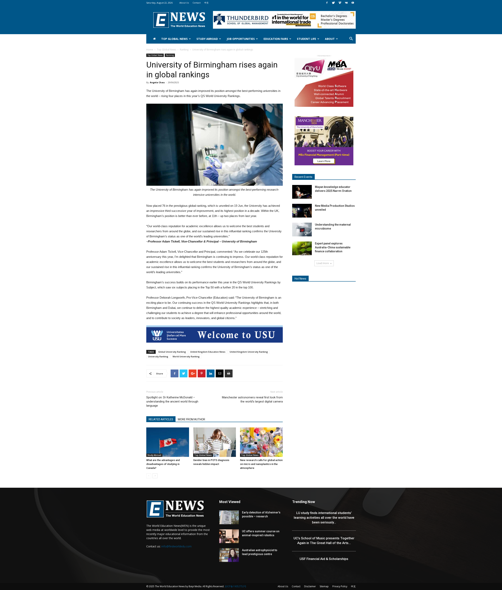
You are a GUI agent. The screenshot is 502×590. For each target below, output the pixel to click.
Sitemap (324, 586)
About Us (184, 2)
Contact (197, 2)
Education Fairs (276, 39)
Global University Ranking (172, 351)
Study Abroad (207, 39)
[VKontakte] (346, 2)
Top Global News (174, 39)
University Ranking (158, 356)
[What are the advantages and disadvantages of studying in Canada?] (167, 442)
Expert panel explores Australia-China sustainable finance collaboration (332, 247)
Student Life (306, 39)
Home (149, 49)
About (330, 39)
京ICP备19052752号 (235, 586)
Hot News (300, 278)
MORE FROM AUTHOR (191, 419)
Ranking (184, 49)
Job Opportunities (241, 39)
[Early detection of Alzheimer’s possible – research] (229, 517)
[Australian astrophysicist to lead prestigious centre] (229, 555)
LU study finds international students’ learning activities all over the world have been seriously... (324, 517)
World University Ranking (186, 356)
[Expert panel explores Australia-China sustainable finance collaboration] (302, 248)
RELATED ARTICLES (161, 419)
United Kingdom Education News (207, 351)
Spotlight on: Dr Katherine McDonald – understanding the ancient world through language (172, 401)
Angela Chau (157, 82)
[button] (351, 39)
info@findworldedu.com (176, 546)
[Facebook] (327, 2)
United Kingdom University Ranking (249, 351)
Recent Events (303, 176)
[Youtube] (353, 2)
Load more (322, 263)
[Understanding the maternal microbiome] (302, 229)
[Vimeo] (340, 2)
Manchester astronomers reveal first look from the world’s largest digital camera (252, 399)
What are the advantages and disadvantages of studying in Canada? (163, 464)
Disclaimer (310, 586)
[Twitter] (333, 2)
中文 (206, 2)
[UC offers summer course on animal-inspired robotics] (229, 536)
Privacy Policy (339, 586)
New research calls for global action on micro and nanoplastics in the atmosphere (261, 464)
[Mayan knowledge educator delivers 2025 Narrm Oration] (302, 192)
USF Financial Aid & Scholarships (324, 559)
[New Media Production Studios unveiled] (302, 211)
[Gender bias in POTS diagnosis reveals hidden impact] (214, 442)
